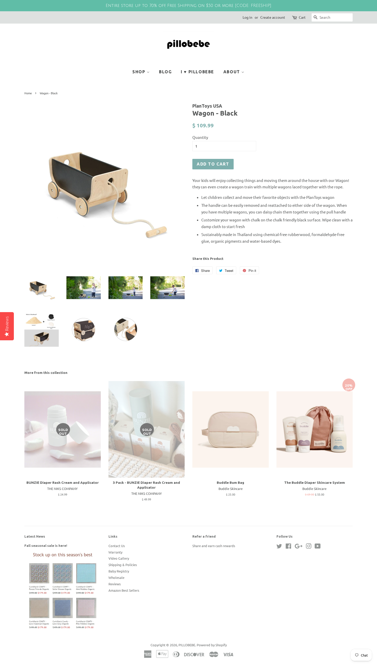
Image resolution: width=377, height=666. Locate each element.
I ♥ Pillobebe (197, 71)
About (232, 71)
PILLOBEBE (186, 645)
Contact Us (116, 546)
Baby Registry (118, 571)
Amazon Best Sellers (123, 590)
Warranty (115, 552)
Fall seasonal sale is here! (45, 545)
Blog (165, 71)
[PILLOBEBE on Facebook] (288, 547)
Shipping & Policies (122, 564)
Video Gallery (118, 558)
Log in (247, 17)
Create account (272, 17)
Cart (302, 17)
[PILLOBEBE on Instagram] (308, 547)
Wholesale (116, 577)
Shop (139, 71)
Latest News (34, 536)
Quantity (200, 137)
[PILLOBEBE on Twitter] (279, 547)
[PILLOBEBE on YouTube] (318, 547)
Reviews (114, 584)
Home (28, 93)
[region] (188, 5)
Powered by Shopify (212, 645)
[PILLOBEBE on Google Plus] (298, 547)
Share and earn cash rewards (213, 546)
